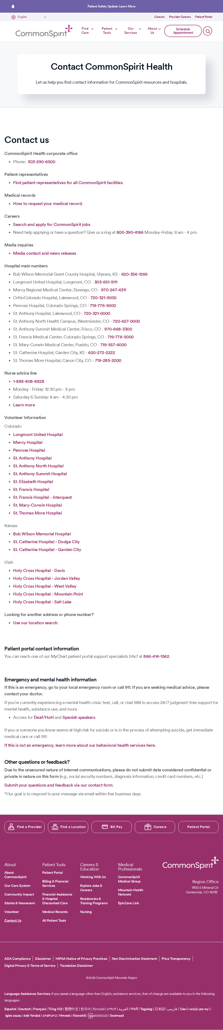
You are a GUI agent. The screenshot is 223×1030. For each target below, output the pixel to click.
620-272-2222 (101, 352)
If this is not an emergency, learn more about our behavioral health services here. (80, 745)
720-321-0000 (97, 313)
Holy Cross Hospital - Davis (39, 570)
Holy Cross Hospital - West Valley (44, 586)
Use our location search (35, 622)
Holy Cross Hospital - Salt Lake (42, 601)
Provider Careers (180, 17)
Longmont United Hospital (38, 434)
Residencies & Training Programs (94, 901)
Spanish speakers (79, 717)
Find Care (85, 31)
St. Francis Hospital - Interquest (42, 497)
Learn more (24, 404)
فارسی (172, 1009)
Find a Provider (29, 827)
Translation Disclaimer (76, 966)
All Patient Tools (54, 920)
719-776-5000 (103, 305)
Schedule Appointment (183, 31)
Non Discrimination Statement (134, 959)
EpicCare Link (128, 903)
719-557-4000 (113, 344)
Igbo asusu (13, 1015)
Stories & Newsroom (19, 903)
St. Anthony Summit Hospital (40, 473)
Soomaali (117, 1015)
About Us (152, 31)
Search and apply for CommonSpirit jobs (51, 224)
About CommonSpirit (15, 874)
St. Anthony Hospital (32, 458)
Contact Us (12, 920)
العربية (123, 1009)
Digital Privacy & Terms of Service (29, 966)
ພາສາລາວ (50, 1015)
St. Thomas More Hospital (37, 513)
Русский (99, 1009)
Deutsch (24, 1009)
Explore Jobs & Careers (91, 888)
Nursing (86, 912)
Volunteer (11, 912)
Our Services (130, 31)
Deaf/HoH (44, 717)
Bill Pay (116, 827)
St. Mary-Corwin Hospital (37, 505)
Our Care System (17, 886)
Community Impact (19, 894)
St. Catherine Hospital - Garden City (47, 549)
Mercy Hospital (27, 442)
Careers (159, 17)
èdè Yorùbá (32, 1015)
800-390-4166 (130, 232)
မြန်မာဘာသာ (98, 1015)
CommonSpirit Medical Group (129, 879)
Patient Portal (203, 17)
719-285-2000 (108, 360)
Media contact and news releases (44, 253)
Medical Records (55, 912)
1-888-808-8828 (28, 381)
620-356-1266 (134, 274)
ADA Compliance (17, 959)
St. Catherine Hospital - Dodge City (46, 541)
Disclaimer (43, 959)
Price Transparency (176, 959)
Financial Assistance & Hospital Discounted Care (57, 898)
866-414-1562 (156, 656)
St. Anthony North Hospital (38, 465)
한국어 (86, 1009)
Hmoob (65, 1015)
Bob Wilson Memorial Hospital (42, 533)
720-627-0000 (126, 321)
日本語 (160, 1009)
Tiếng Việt (55, 1009)
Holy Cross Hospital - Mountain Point (48, 594)
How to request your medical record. (48, 203)
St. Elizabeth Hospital (33, 481)
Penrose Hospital (29, 450)
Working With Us (93, 877)
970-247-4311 (113, 289)
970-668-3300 (118, 329)
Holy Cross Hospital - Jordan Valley (46, 578)
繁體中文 (71, 1009)
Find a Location (73, 827)
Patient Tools (107, 31)
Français (39, 1009)
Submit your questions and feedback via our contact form (58, 785)
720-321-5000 (103, 297)
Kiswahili (79, 1015)
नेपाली (134, 1009)
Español (10, 1009)
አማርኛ (111, 1009)
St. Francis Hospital (31, 489)
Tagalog (146, 1009)
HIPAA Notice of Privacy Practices (81, 959)
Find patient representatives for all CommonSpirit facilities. (68, 182)
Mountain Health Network (130, 892)
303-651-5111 (105, 282)
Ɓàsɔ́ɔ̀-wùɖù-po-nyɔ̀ (195, 1009)
